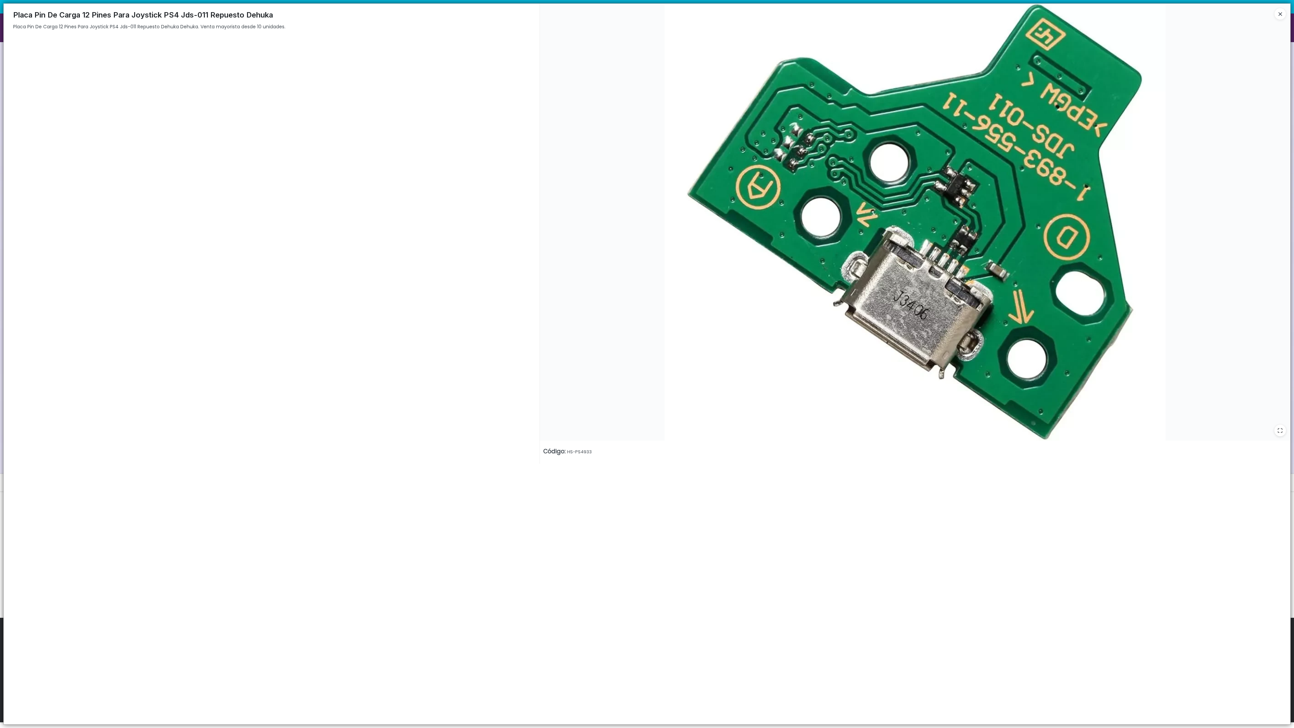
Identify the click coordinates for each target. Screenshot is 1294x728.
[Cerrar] (1280, 14)
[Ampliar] (1280, 430)
